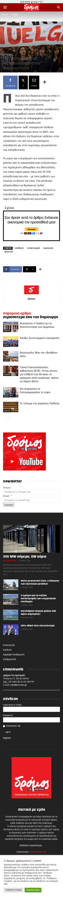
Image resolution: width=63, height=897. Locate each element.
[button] (5, 7)
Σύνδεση (7, 650)
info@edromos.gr (18, 685)
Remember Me (13, 726)
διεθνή (14, 14)
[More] (45, 82)
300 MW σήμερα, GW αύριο (24, 556)
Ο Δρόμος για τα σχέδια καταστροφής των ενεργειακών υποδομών (38, 598)
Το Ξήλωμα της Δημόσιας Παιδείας (40, 403)
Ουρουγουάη (48, 248)
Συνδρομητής (9, 659)
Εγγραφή (8, 504)
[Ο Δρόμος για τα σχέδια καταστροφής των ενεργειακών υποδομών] (10, 599)
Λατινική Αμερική (33, 248)
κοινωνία (7, 374)
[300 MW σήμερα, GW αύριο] (31, 539)
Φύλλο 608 (8, 252)
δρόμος (31, 299)
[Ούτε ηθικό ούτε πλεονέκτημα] (10, 629)
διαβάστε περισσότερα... (31, 846)
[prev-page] (5, 418)
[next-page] (10, 418)
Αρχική (5, 14)
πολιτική (7, 330)
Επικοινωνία (9, 645)
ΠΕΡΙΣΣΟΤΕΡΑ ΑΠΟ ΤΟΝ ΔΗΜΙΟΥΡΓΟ (30, 317)
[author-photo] (31, 294)
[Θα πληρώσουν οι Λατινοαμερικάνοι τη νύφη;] (10, 392)
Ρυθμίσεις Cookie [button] (13, 890)
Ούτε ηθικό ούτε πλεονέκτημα (38, 626)
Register (7, 738)
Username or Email (12, 705)
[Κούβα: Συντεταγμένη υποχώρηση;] (10, 341)
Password (8, 715)
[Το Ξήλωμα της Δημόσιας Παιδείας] (10, 407)
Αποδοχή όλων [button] (33, 890)
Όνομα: (7, 487)
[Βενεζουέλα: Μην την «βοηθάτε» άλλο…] (10, 356)
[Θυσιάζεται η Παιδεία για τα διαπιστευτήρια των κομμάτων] (10, 327)
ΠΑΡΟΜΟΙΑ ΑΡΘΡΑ (17, 313)
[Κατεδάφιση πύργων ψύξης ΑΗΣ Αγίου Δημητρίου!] (10, 615)
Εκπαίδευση (19, 248)
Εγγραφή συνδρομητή (13, 655)
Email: (7, 495)
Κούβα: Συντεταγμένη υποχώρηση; (40, 338)
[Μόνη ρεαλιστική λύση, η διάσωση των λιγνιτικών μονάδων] (10, 584)
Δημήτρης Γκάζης (9, 561)
